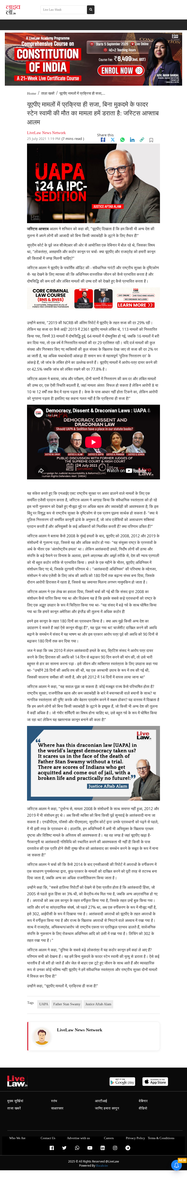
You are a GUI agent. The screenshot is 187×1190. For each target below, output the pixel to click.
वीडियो (143, 1108)
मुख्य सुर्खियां (15, 1101)
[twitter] (113, 139)
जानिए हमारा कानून (107, 1108)
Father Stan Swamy (66, 1004)
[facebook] (103, 139)
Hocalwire (102, 1165)
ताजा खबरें (14, 1108)
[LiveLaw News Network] (41, 1036)
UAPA (43, 1004)
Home (31, 93)
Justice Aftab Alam (98, 1004)
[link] (142, 139)
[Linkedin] (132, 139)
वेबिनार (143, 1101)
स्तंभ (54, 1101)
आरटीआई (101, 1101)
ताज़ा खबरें (48, 93)
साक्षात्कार (57, 1108)
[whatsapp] (122, 139)
